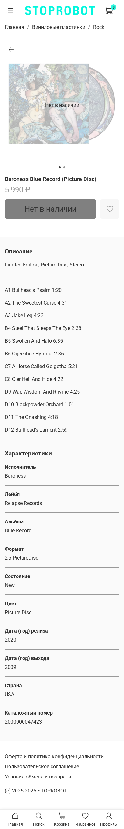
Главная (14, 27)
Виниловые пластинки (58, 27)
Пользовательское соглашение (42, 767)
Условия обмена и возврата (38, 777)
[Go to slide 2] (64, 167)
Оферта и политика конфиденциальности (54, 756)
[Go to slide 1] (60, 167)
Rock (98, 27)
